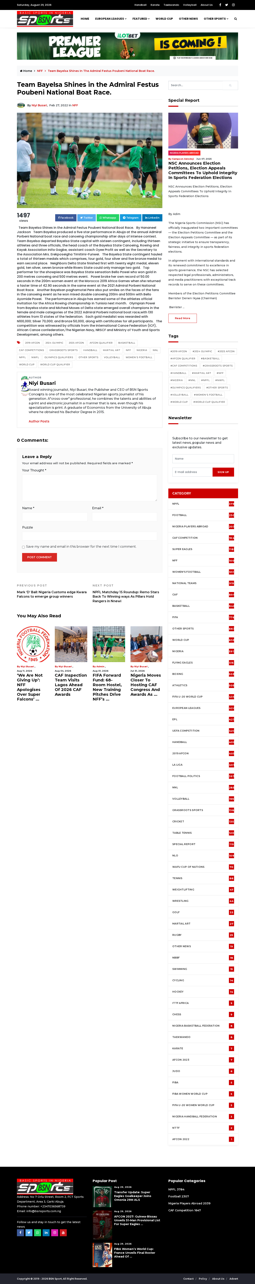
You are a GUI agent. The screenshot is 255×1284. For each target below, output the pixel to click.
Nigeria (142, 350)
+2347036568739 (52, 1206)
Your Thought (34, 470)
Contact (188, 1278)
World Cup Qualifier (55, 364)
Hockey (202, 991)
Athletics (203, 685)
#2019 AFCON (179, 351)
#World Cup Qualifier (209, 402)
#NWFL (220, 380)
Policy (203, 1278)
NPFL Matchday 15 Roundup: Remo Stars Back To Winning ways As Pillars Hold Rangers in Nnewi (126, 593)
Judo (202, 1071)
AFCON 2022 (202, 1139)
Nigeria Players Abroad (184, 153)
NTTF (202, 1128)
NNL (155, 350)
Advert (234, 1278)
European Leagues (109, 19)
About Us (207, 5)
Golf (202, 912)
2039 (206, 1203)
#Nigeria (177, 380)
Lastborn (64, 666)
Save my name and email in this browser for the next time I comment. (81, 546)
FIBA (202, 1082)
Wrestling (202, 901)
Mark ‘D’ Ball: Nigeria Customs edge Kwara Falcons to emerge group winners (52, 591)
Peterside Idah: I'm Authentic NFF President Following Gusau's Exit (71, 685)
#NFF (220, 373)
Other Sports (215, 19)
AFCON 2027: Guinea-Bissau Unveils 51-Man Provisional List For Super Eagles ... (137, 1220)
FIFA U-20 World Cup (203, 696)
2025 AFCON (76, 342)
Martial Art (111, 350)
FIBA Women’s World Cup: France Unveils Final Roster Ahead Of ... (134, 1252)
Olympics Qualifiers (59, 357)
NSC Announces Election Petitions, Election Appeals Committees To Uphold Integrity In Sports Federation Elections (202, 170)
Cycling (202, 980)
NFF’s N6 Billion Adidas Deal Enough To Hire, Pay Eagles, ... (107, 685)
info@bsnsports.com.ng (43, 1211)
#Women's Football (208, 394)
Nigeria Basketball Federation (202, 1025)
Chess (202, 1014)
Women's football (203, 572)
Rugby (202, 935)
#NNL (192, 380)
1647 (197, 1210)
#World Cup (179, 402)
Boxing (203, 674)
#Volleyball (179, 394)
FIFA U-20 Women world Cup (202, 1105)
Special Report (203, 844)
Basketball (126, 342)
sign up (223, 472)
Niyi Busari (39, 105)
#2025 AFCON (226, 351)
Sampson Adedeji (183, 158)
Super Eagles (203, 549)
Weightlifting (202, 889)
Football (204, 515)
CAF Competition (204, 537)
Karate (155, 5)
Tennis (202, 878)
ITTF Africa (202, 1003)
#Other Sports (217, 387)
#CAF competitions (184, 365)
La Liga (203, 764)
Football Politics (203, 776)
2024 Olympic (54, 342)
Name (28, 508)
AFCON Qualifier (101, 342)
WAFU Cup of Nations (202, 867)
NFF (75, 105)
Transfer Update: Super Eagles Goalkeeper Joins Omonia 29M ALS (132, 1196)
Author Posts (39, 421)
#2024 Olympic (202, 351)
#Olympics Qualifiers (186, 387)
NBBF (202, 957)
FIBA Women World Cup (202, 1093)
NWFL (35, 357)
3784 (180, 1189)
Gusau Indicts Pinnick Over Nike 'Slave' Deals (144, 682)
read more (182, 318)
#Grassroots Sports (218, 365)
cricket (203, 821)
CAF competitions (31, 350)
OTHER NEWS (188, 19)
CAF (203, 594)
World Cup (27, 364)
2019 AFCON (32, 342)
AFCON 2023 (202, 1059)
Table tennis (203, 833)
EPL (203, 719)
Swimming (202, 969)
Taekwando (171, 5)
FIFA (203, 617)
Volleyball (190, 5)
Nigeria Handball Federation (202, 1116)
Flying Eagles (203, 662)
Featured (139, 19)
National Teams (203, 583)
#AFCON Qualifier (183, 358)
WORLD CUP (164, 19)
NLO (203, 855)
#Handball (178, 373)
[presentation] (192, 472)
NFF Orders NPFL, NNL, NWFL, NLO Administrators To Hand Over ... (32, 687)
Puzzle (27, 527)
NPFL (22, 357)
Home (85, 19)
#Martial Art (201, 373)
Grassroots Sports (64, 350)
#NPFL (205, 380)
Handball (140, 5)
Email (97, 508)
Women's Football (139, 357)
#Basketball (210, 358)
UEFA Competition (203, 730)
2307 (185, 1196)
